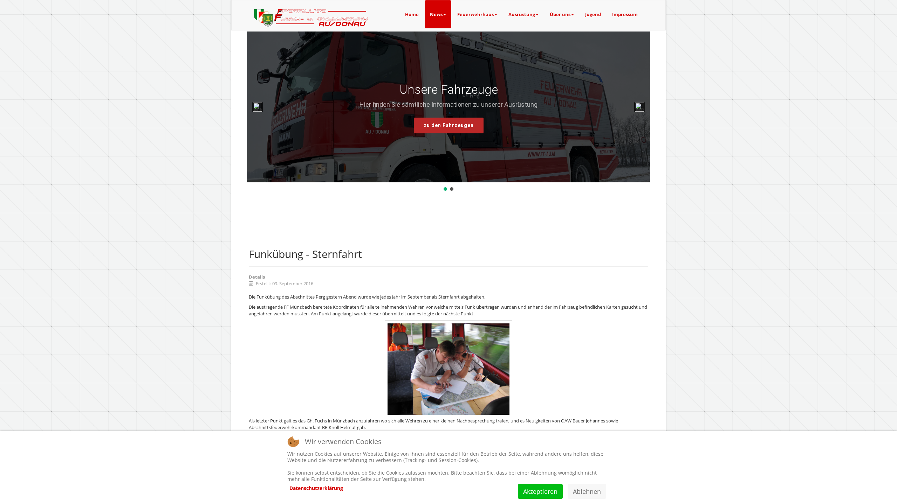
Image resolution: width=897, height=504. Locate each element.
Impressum (625, 14)
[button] (257, 107)
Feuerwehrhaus (475, 14)
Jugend (593, 14)
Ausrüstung (521, 14)
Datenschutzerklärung (316, 488)
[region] (448, 111)
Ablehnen (587, 491)
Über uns (560, 14)
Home (412, 14)
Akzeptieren (540, 491)
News (436, 14)
